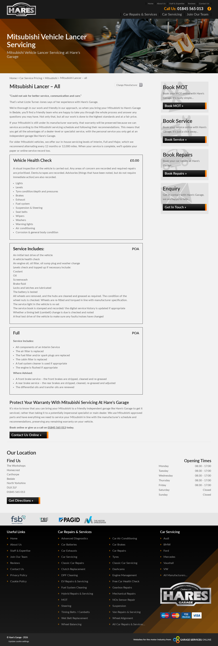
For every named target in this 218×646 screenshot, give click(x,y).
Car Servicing (172, 14)
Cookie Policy (18, 581)
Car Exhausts (69, 550)
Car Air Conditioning (124, 538)
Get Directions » (21, 500)
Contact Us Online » (26, 435)
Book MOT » (174, 106)
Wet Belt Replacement (74, 618)
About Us (161, 4)
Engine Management (124, 575)
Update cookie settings (19, 641)
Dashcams (118, 569)
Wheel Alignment (122, 618)
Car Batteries (69, 544)
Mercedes (169, 557)
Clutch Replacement (73, 569)
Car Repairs (119, 550)
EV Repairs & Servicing (74, 581)
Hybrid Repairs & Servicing (77, 593)
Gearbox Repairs (122, 587)
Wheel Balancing (71, 624)
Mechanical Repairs (124, 593)
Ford (166, 550)
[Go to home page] (21, 9)
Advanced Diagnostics (74, 538)
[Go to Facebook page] (209, 9)
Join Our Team (197, 14)
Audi (166, 538)
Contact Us (204, 4)
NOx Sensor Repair (123, 599)
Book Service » (176, 139)
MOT (64, 599)
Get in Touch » (175, 207)
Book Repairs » (176, 173)
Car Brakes (118, 544)
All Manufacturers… (175, 575)
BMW (167, 544)
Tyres (115, 557)
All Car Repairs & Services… (128, 624)
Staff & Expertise (176, 4)
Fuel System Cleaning (74, 587)
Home (150, 4)
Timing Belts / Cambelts (75, 612)
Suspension (119, 606)
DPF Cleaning (69, 575)
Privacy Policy (18, 575)
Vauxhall (169, 563)
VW (166, 569)
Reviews (191, 4)
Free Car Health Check (125, 581)
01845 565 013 (183, 9)
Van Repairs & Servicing (126, 612)
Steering (66, 606)
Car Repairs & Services (140, 14)
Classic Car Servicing (124, 563)
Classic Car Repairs (72, 563)
